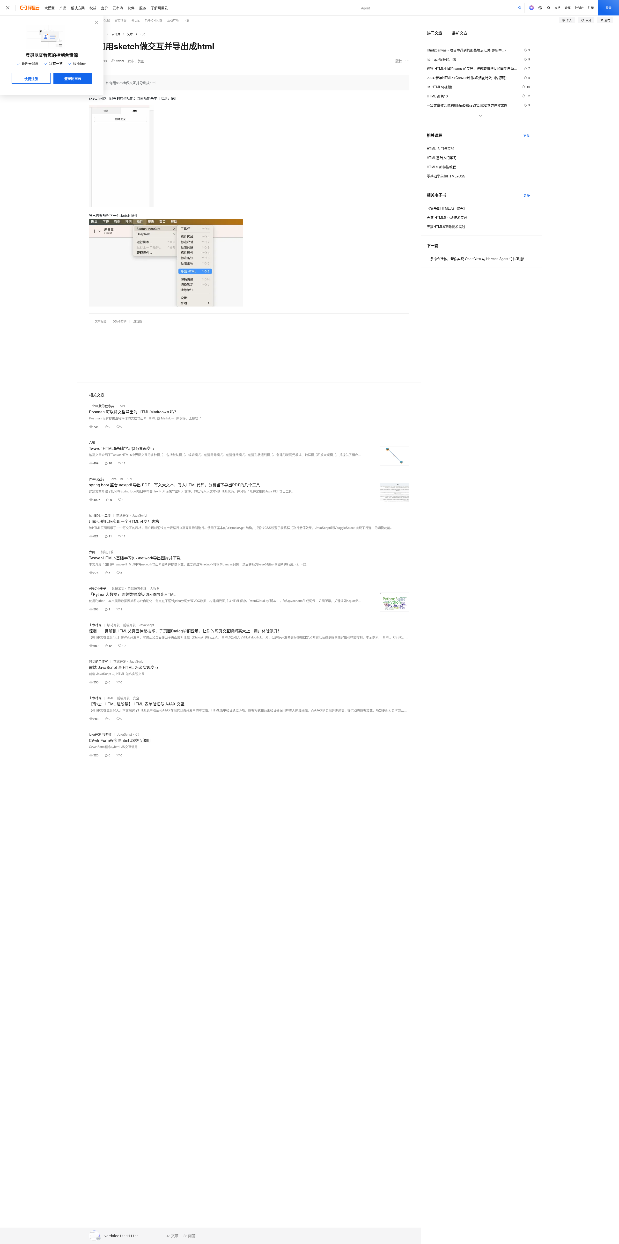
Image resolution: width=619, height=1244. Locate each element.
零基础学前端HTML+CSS (446, 176)
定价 (104, 7)
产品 (62, 7)
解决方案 (78, 7)
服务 (142, 7)
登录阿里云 (72, 78)
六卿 (92, 442)
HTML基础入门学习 (442, 157)
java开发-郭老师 (100, 734)
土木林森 (95, 624)
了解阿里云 (159, 7)
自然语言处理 (137, 588)
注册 (591, 8)
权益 (92, 7)
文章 (130, 34)
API (122, 405)
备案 (568, 8)
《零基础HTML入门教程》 (447, 208)
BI (121, 478)
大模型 (49, 7)
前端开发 (122, 515)
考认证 (135, 20)
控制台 (579, 8)
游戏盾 (137, 321)
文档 (557, 8)
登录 (609, 8)
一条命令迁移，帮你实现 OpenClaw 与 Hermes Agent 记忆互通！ (476, 258)
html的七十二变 (100, 515)
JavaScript (139, 515)
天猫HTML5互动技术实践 (446, 226)
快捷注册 (31, 78)
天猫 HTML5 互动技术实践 (447, 217)
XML (110, 697)
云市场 (118, 7)
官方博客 (120, 20)
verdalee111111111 (121, 1235)
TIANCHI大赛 (153, 20)
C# (137, 734)
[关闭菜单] (7, 7)
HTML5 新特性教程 (441, 166)
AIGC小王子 (97, 588)
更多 (526, 135)
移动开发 (113, 624)
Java (113, 478)
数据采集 (118, 588)
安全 (136, 697)
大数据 (154, 588)
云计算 (115, 34)
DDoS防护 (119, 321)
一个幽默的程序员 (101, 405)
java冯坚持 (96, 478)
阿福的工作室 (98, 661)
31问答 (190, 1235)
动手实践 (104, 20)
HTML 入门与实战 (440, 148)
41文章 (173, 1235)
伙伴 (131, 7)
